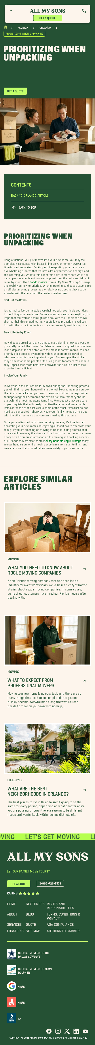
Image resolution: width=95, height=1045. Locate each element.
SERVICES (14, 923)
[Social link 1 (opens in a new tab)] (49, 1033)
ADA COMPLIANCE (60, 923)
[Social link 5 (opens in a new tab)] (85, 1033)
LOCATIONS (15, 930)
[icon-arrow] (84, 568)
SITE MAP (33, 930)
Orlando (45, 27)
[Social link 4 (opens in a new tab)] (76, 1033)
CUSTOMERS (35, 903)
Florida (23, 27)
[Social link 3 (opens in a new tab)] (67, 1033)
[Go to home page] (6, 28)
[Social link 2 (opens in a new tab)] (58, 1033)
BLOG (30, 913)
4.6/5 (21, 986)
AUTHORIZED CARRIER (63, 930)
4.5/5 (21, 1002)
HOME (11, 903)
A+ (19, 1018)
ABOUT (12, 913)
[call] (84, 10)
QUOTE (31, 923)
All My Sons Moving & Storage (63, 440)
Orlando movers (37, 281)
